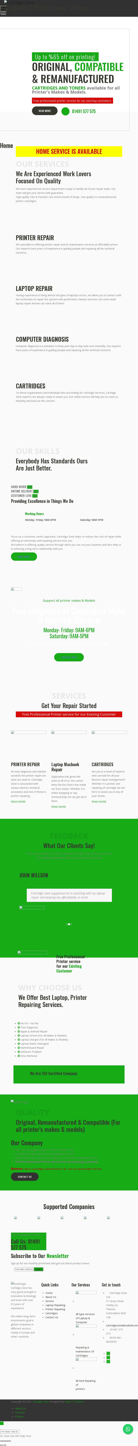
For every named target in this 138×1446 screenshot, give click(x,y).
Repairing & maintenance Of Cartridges (85, 1351)
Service (49, 1301)
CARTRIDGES (102, 764)
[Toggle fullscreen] (6, 1440)
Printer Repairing (55, 1309)
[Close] (2, 1427)
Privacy (19, 1416)
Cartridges (51, 1313)
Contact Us (25, 1176)
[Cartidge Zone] (68, 2)
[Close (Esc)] (1, 1440)
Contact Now (69, 657)
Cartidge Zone (40, 1401)
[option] (31, 1217)
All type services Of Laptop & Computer (85, 1318)
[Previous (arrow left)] (1, 1444)
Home (49, 1293)
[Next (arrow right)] (4, 1444)
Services (20, 1412)
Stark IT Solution (74, 1401)
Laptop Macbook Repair (65, 766)
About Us (50, 1297)
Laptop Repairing (55, 1305)
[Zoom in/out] (9, 1440)
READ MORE (45, 111)
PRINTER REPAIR (25, 764)
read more (24, 556)
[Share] (4, 1440)
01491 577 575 (84, 111)
